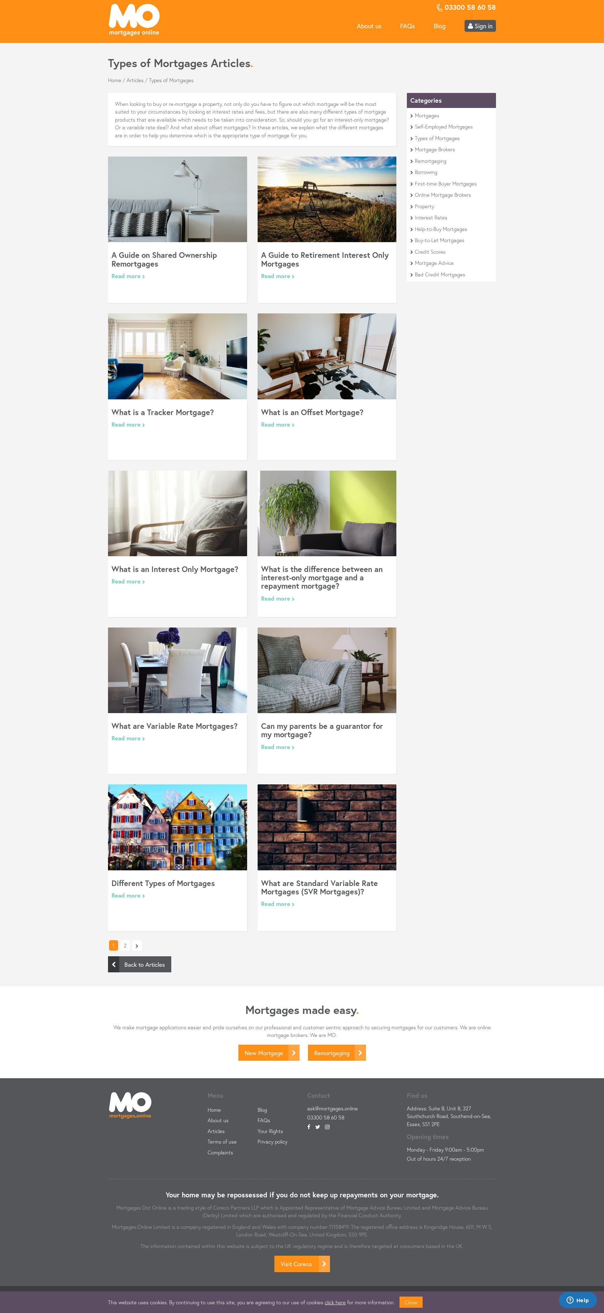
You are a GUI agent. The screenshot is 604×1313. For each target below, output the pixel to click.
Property (424, 206)
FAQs (407, 26)
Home (114, 80)
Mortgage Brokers (435, 149)
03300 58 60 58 (325, 1117)
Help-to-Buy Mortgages (441, 228)
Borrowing (426, 171)
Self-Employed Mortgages (444, 126)
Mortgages (427, 115)
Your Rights (270, 1130)
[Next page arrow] (137, 945)
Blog (440, 26)
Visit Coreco (297, 1264)
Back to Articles (144, 964)
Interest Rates (431, 217)
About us (369, 26)
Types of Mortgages (437, 138)
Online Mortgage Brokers (443, 194)
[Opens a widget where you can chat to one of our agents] (578, 1301)
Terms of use (222, 1141)
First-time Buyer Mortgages (446, 183)
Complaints (220, 1152)
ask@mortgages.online (332, 1108)
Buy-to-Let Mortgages (440, 240)
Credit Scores (430, 251)
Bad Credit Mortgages (440, 274)
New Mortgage (264, 1053)
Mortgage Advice (434, 262)
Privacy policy (272, 1141)
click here (335, 1302)
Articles (135, 80)
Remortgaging (430, 160)
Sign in (482, 26)
